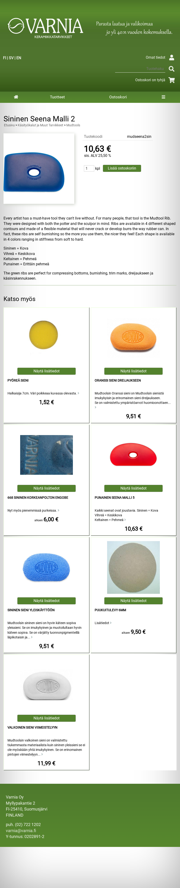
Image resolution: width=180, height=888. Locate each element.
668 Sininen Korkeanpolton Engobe (38, 498)
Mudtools (73, 125)
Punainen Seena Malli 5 (115, 498)
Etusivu (9, 125)
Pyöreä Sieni (18, 380)
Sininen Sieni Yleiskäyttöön (31, 610)
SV (11, 58)
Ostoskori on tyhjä (150, 80)
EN (18, 58)
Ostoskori (118, 97)
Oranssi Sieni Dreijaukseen (118, 380)
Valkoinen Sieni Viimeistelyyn (32, 728)
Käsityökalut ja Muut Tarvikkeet (40, 125)
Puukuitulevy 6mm (110, 610)
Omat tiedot (155, 57)
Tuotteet (57, 97)
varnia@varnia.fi (21, 830)
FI (4, 58)
